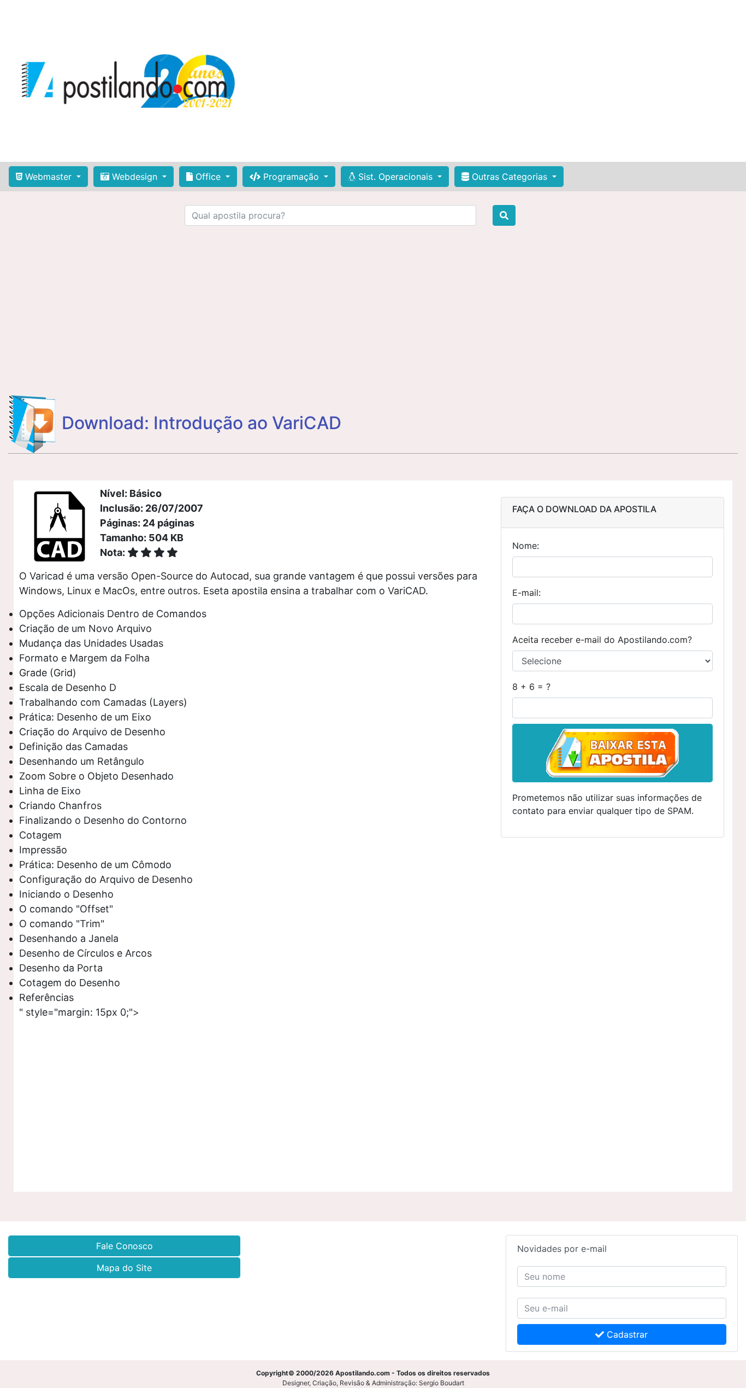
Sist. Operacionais (395, 176)
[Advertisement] (494, 80)
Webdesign (134, 176)
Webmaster (48, 176)
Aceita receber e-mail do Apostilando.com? (602, 639)
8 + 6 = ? (531, 686)
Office (208, 176)
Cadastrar (626, 1334)
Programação (291, 176)
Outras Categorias (509, 176)
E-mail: (526, 592)
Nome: (525, 545)
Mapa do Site (124, 1267)
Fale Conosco (124, 1245)
